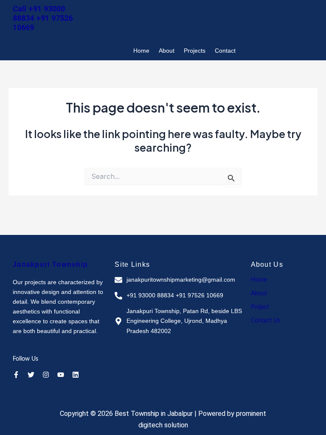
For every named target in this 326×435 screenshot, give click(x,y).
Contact (225, 50)
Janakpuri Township (50, 264)
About (166, 50)
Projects (194, 50)
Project (260, 307)
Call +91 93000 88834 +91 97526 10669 (43, 18)
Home (141, 50)
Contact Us (265, 321)
